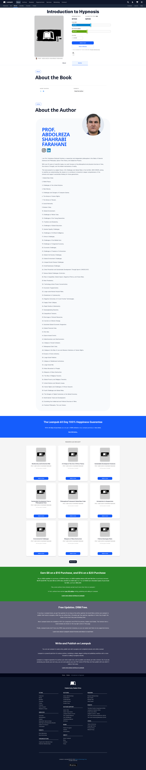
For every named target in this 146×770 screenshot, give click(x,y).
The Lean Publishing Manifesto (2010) (97, 717)
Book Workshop (43, 733)
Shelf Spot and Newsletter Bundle (47, 722)
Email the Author (79, 91)
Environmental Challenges (41, 539)
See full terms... (73, 432)
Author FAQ (66, 710)
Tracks (34, 5)
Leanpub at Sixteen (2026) (94, 710)
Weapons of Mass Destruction (73, 539)
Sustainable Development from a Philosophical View (41, 502)
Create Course (67, 701)
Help (141, 5)
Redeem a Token (43, 708)
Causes (65, 729)
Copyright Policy (92, 726)
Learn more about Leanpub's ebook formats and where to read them (73, 631)
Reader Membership (95, 49)
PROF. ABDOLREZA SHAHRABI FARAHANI (50, 58)
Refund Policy (91, 729)
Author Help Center (68, 711)
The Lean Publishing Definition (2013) (97, 715)
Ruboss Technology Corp (81, 759)
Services (49, 2)
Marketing (57, 2)
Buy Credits (90, 697)
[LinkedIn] (49, 150)
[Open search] (128, 2)
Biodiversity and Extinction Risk (41, 464)
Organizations (40, 2)
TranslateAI (42, 726)
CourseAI (41, 715)
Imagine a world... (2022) (94, 713)
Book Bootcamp (43, 735)
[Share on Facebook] (43, 91)
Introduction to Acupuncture (105, 501)
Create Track (66, 703)
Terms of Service (92, 724)
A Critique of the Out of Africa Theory (73, 464)
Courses (28, 5)
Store (18, 2)
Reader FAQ (91, 699)
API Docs (65, 721)
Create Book (66, 697)
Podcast (130, 5)
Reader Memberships (93, 695)
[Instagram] (44, 150)
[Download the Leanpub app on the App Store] (73, 765)
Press (64, 743)
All (10, 5)
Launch (136, 5)
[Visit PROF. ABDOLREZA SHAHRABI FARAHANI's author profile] (93, 125)
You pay (74, 35)
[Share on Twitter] (41, 91)
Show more (73, 561)
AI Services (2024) (92, 711)
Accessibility (66, 731)
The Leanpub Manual (68, 715)
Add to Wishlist (83, 46)
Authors (24, 2)
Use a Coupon (42, 706)
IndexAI (41, 719)
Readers (31, 2)
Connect (64, 2)
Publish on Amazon (43, 724)
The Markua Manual (68, 719)
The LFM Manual (67, 717)
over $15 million (69, 591)
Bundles (22, 5)
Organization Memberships (45, 742)
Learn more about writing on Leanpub (73, 595)
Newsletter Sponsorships (45, 721)
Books (15, 5)
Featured (5, 5)
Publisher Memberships (45, 743)
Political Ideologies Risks (105, 539)
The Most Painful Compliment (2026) (96, 708)
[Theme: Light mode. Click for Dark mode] (132, 2)
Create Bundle (66, 699)
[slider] (90, 25)
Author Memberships (68, 695)
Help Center (91, 701)
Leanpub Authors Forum (69, 713)
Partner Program (67, 727)
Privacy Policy (91, 727)
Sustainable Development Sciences (105, 464)
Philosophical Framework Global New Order (73, 501)
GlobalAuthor (42, 717)
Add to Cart (83, 43)
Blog (64, 740)
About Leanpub (67, 738)
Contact (65, 742)
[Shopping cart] (137, 2)
